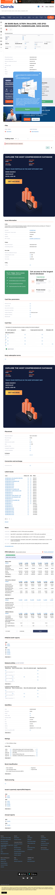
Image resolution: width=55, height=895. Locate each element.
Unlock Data (42, 101)
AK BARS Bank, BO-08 (9, 512)
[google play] (32, 874)
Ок (4, 892)
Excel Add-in (37, 17)
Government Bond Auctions (19, 851)
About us (45, 17)
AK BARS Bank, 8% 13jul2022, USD (12, 489)
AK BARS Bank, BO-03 (9, 484)
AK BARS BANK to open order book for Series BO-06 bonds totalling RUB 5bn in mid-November (29, 543)
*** (23, 36)
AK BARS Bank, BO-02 (9, 486)
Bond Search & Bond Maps (6, 837)
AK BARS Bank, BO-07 (9, 511)
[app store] (22, 874)
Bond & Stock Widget (32, 841)
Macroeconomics (44, 845)
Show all (6, 521)
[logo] (7, 6)
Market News (3, 859)
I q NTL (8, 644)
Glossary (2, 866)
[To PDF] (6, 29)
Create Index (43, 841)
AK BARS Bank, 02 (8, 498)
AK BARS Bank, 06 (8, 506)
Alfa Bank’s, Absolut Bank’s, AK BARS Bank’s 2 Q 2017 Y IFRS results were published (28, 536)
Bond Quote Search (4, 841)
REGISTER (51, 6)
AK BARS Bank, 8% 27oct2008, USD (12, 500)
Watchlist (29, 839)
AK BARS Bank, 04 (8, 493)
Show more (7, 576)
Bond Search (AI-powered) (6, 839)
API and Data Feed (31, 847)
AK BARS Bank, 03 (8, 492)
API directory (30, 849)
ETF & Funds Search (45, 849)
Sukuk (2, 851)
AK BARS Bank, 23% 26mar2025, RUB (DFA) (14, 478)
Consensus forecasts (45, 843)
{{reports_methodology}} (48, 551)
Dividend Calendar (17, 839)
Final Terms (9, 131)
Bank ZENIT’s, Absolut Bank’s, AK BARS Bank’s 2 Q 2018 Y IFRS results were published (28, 534)
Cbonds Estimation (4, 843)
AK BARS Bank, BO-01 (9, 487)
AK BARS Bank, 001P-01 (10, 479)
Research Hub (3, 861)
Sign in (47, 6)
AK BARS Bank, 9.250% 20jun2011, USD (13, 495)
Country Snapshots (44, 839)
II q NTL (8, 645)
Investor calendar (17, 855)
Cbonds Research (4, 863)
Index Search (43, 837)
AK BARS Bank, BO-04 (9, 482)
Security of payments (18, 861)
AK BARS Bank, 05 (8, 504)
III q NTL (8, 652)
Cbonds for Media (4, 865)
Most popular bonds (5, 853)
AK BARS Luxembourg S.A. (35, 238)
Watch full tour (36, 119)
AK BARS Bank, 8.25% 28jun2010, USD (13, 497)
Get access (27, 119)
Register (27, 109)
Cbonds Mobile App (31, 843)
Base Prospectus (35, 131)
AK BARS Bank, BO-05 (9, 508)
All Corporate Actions (18, 843)
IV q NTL (8, 654)
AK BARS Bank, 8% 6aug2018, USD (12, 481)
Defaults (15, 845)
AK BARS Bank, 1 (8, 503)
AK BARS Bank (33, 230)
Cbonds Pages (3, 848)
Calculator (30, 859)
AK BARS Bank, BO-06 (9, 509)
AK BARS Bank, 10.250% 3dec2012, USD (13, 490)
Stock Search (16, 837)
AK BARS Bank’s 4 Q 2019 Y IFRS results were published (22, 531)
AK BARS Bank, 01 (8, 501)
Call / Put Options (17, 849)
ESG (1, 849)
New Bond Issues (17, 847)
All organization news (9, 546)
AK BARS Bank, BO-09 (9, 514)
